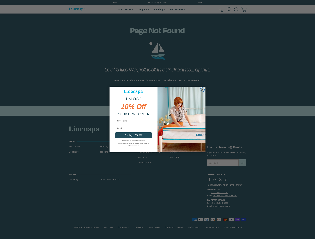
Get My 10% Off (133, 135)
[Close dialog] (202, 90)
